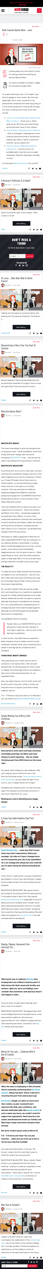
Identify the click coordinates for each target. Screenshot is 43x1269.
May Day (29, 979)
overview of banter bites (8, 703)
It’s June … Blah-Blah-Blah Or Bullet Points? (16, 280)
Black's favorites (21, 163)
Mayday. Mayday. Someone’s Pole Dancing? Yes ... (15, 946)
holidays (3, 400)
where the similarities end (12, 899)
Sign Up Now (30, 256)
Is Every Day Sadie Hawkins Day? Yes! (17, 818)
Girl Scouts (5, 1101)
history (3, 229)
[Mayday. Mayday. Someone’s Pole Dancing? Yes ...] (21, 966)
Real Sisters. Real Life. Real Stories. (21, 2)
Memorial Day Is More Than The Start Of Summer (18, 347)
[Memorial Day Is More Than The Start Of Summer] (21, 367)
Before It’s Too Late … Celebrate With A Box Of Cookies (18, 1053)
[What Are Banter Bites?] (21, 430)
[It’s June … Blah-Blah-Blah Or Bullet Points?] (21, 299)
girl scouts (4, 1192)
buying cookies (33, 1110)
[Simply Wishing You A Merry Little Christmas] (21, 737)
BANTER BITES (16, 457)
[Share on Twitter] (33, 168)
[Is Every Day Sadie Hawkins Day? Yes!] (21, 837)
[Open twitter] (19, 265)
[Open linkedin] (23, 265)
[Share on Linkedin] (36, 168)
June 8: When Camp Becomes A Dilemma (23, 130)
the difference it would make (13, 1176)
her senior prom (26, 915)
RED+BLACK (8, 185)
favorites (5, 168)
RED (7, 34)
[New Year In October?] (21, 1223)
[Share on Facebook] (29, 168)
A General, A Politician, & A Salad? (15, 180)
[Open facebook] (16, 265)
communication (5, 333)
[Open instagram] (26, 265)
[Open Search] (39, 10)
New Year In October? (10, 1204)
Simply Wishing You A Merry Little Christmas (15, 717)
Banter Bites (35, 26)
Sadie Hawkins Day (9, 850)
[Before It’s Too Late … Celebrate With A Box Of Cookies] (21, 1073)
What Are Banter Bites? (11, 411)
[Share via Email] (40, 168)
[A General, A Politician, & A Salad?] (21, 199)
